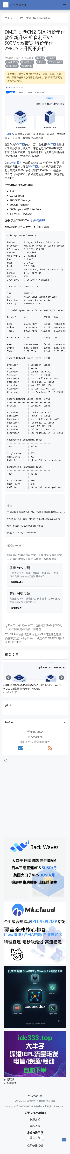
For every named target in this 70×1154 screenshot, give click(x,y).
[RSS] (50, 748)
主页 (7, 18)
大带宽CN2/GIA (55, 62)
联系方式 (35, 1119)
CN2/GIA (51, 58)
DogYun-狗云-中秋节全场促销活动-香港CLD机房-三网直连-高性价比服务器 (35, 627)
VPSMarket (18, 4)
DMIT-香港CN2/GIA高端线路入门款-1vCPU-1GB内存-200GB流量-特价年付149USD (32, 686)
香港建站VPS (27, 66)
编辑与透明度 (35, 1132)
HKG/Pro (41, 62)
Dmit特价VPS (12, 62)
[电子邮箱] (20, 748)
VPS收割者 (10, 1083)
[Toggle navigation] (64, 4)
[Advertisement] (35, 800)
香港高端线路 (12, 66)
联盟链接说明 (35, 1145)
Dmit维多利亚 (27, 62)
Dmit (41, 58)
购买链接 (36, 220)
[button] (31, 1137)
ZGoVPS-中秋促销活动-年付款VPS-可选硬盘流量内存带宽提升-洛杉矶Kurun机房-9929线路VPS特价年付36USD (33, 638)
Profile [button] (9, 722)
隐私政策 (35, 1126)
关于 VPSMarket (35, 1113)
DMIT (8, 134)
